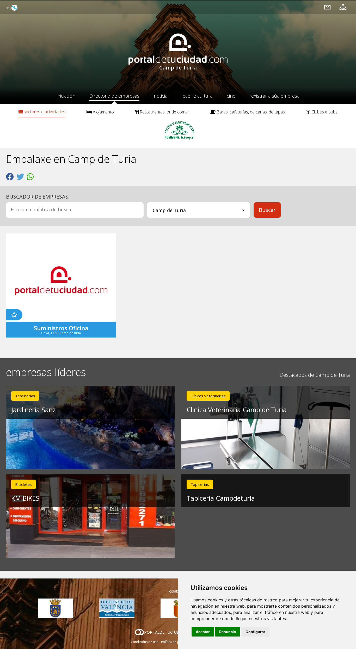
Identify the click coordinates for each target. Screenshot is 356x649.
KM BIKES (25, 498)
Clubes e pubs (323, 112)
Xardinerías (25, 395)
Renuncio (227, 631)
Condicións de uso (144, 642)
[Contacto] (327, 7)
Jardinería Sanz (33, 409)
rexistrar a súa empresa (274, 96)
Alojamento (103, 112)
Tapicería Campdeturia (221, 498)
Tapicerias (200, 484)
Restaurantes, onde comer (164, 112)
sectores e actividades (44, 111)
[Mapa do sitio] (343, 7)
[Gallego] (11, 8)
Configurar (255, 631)
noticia (160, 96)
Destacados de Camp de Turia (315, 374)
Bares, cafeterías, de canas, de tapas (250, 112)
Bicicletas (23, 484)
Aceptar (203, 631)
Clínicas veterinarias (208, 395)
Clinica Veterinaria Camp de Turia (237, 409)
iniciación (66, 96)
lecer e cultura (196, 96)
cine (231, 96)
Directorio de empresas (114, 96)
